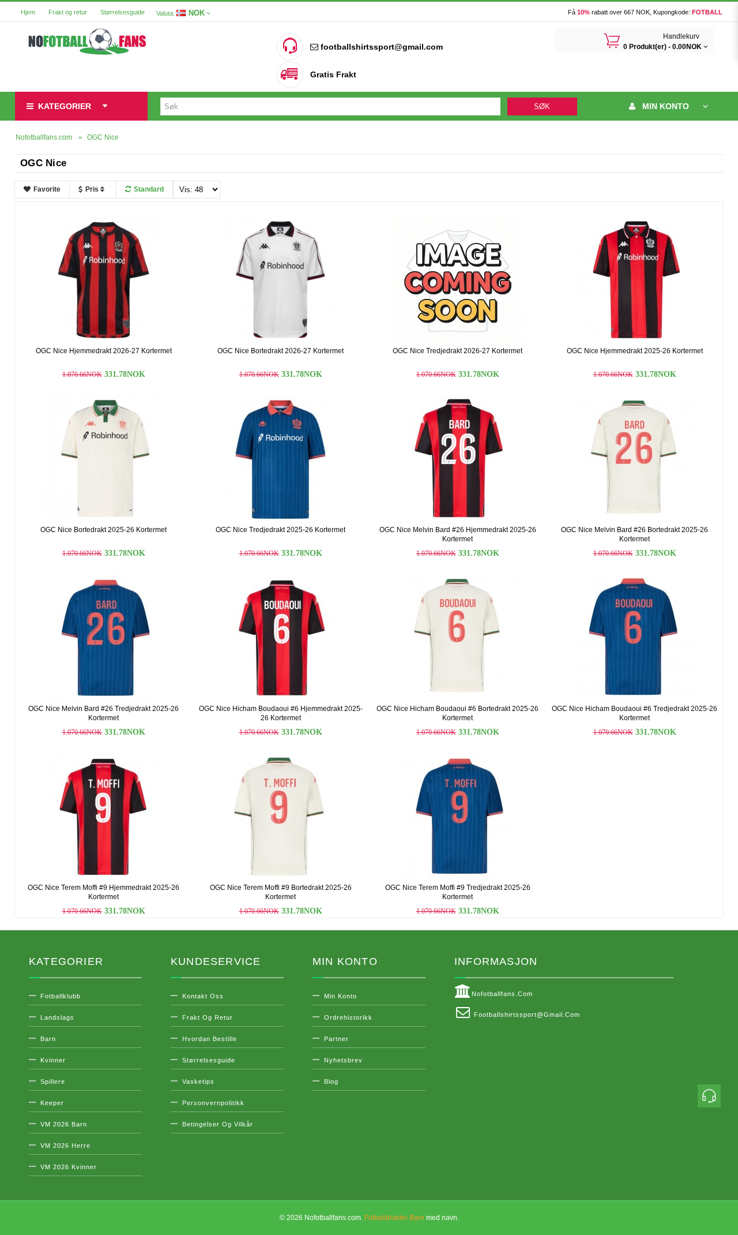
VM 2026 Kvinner (68, 1166)
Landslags (57, 1017)
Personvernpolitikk (213, 1102)
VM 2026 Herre (65, 1145)
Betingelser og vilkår (217, 1124)
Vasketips (198, 1081)
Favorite (47, 189)
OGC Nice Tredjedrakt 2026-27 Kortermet (457, 351)
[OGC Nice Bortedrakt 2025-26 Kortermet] (104, 459)
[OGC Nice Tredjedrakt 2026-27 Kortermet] (458, 280)
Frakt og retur (67, 12)
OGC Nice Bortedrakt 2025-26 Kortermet (103, 530)
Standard (149, 189)
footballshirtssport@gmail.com (380, 46)
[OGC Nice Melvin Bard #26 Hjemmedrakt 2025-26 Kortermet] (458, 459)
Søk (542, 106)
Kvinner (53, 1060)
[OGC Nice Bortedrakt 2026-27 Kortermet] (281, 280)
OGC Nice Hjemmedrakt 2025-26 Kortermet (635, 351)
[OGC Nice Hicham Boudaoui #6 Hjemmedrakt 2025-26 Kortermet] (281, 638)
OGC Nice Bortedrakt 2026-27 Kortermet (280, 351)
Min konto (340, 996)
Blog (331, 1081)
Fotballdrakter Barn (394, 1218)
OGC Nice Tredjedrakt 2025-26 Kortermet (280, 530)
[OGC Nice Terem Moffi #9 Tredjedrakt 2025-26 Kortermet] (458, 817)
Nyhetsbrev (343, 1060)
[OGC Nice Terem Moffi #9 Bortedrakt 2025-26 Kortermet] (281, 817)
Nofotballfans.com (502, 993)
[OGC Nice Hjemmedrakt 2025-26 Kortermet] (635, 280)
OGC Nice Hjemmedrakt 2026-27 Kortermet (104, 351)
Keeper (52, 1102)
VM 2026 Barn (63, 1124)
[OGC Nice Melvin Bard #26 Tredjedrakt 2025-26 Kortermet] (104, 638)
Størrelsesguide (122, 12)
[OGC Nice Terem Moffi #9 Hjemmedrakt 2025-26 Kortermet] (104, 817)
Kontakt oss (203, 996)
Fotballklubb (60, 996)
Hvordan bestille (209, 1038)
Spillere (52, 1081)
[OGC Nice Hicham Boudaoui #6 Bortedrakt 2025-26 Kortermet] (458, 638)
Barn (48, 1038)
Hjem (28, 12)
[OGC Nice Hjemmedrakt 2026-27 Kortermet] (104, 280)
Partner (336, 1038)
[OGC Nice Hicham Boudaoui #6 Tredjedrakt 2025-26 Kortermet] (635, 638)
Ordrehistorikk (348, 1017)
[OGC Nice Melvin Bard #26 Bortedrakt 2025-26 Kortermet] (635, 459)
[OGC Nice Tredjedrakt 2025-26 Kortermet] (281, 459)
